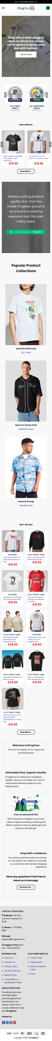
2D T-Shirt (26, 352)
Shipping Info (36, 962)
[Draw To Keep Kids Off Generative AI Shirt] (37, 541)
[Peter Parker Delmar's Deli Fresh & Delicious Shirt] (12, 541)
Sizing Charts (10, 975)
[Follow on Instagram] (7, 1022)
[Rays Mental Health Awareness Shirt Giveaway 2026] (12, 621)
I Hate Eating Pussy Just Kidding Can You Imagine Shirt (37, 639)
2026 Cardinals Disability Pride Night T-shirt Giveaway (12, 158)
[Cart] (48, 8)
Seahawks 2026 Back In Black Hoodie (12, 678)
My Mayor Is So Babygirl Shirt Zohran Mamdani (12, 598)
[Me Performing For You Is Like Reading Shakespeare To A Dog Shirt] (12, 699)
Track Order (36, 957)
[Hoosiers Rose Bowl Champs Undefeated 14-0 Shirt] (37, 581)
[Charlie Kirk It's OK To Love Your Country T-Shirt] (38, 141)
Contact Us (9, 962)
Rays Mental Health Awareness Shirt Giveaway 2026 (10, 639)
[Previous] (5, 100)
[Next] (46, 100)
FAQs (32, 973)
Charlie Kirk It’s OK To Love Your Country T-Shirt (38, 157)
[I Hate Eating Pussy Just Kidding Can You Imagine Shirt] (37, 621)
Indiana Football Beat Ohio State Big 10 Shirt (36, 678)
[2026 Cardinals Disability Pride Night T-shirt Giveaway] (13, 141)
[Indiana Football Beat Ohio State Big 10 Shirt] (37, 661)
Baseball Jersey (26, 429)
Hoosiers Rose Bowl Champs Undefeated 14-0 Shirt (36, 599)
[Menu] (3, 8)
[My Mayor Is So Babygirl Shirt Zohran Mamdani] (12, 581)
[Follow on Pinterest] (14, 1022)
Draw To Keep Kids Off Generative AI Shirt (36, 558)
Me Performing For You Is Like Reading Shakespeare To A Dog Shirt (12, 718)
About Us (8, 957)
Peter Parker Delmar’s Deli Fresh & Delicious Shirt (12, 559)
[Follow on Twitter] (10, 1022)
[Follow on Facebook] (3, 1022)
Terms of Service (12, 970)
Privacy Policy (10, 966)
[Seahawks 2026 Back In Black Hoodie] (12, 661)
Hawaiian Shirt (26, 505)
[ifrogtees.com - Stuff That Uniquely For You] (26, 8)
